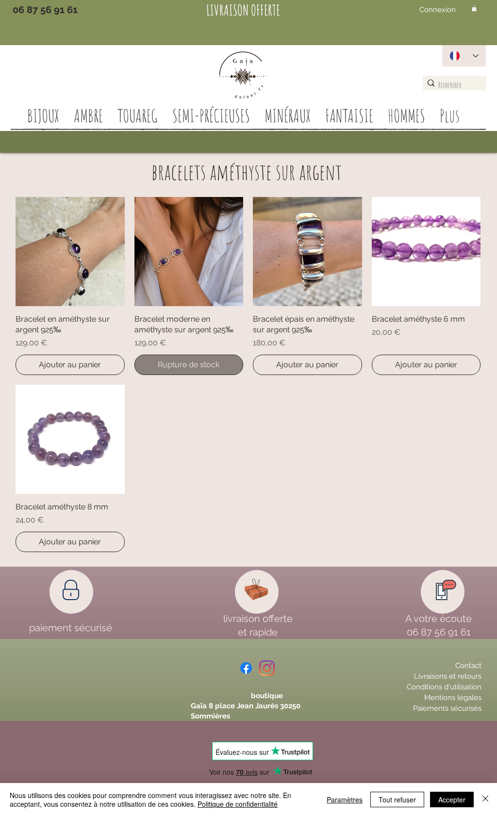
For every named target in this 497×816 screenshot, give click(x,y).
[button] (474, 8)
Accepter (451, 799)
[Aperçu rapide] (70, 251)
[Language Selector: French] (464, 55)
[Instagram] (267, 668)
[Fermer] (485, 799)
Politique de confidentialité (238, 804)
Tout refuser (397, 799)
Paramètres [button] (345, 799)
